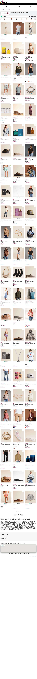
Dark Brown (29, 60)
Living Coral (28, 81)
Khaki (13, 60)
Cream (28, 60)
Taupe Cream (2, 244)
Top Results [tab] (32, 16)
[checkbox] (6, 19)
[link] (18, 6)
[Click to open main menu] (35, 4)
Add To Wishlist (10, 22)
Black (25, 60)
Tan (14, 60)
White (14, 285)
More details (3, 538)
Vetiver (29, 81)
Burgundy (25, 427)
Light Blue (14, 427)
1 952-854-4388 (4, 537)
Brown (25, 224)
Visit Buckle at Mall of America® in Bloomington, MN (19, 553)
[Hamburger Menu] (6, 6)
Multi (25, 326)
